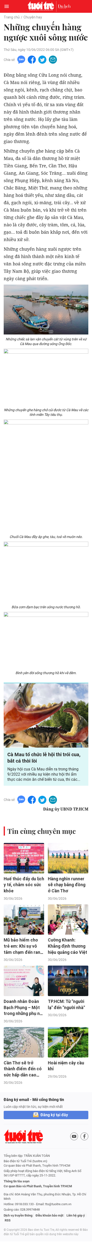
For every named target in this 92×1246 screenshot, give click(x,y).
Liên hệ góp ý (75, 1215)
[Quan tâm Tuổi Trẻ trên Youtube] (74, 1136)
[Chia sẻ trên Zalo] (21, 59)
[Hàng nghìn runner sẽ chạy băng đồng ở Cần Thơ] (68, 858)
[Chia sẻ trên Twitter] (42, 59)
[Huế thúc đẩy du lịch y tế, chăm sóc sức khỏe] (24, 858)
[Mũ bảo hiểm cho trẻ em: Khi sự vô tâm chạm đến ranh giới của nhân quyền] (24, 919)
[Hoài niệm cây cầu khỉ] (68, 1042)
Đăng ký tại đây (54, 1115)
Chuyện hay (33, 17)
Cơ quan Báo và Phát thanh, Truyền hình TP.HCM (38, 1186)
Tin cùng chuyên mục (41, 831)
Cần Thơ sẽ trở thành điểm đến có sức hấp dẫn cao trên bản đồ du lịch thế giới (23, 1075)
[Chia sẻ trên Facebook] (32, 59)
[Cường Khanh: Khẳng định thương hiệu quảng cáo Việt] (68, 919)
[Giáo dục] (64, 6)
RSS (8, 1220)
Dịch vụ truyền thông (18, 1215)
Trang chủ (12, 17)
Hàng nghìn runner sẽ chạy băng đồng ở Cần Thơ (66, 884)
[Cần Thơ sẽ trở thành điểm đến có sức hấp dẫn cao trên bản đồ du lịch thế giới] (24, 1042)
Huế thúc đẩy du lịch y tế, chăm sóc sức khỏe (24, 884)
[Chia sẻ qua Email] (53, 59)
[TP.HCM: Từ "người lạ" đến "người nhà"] (68, 981)
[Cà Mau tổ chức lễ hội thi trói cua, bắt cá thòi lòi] (46, 715)
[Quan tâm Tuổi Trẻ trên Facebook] (84, 1136)
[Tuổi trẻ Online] (41, 6)
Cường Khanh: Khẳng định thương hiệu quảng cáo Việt (67, 946)
